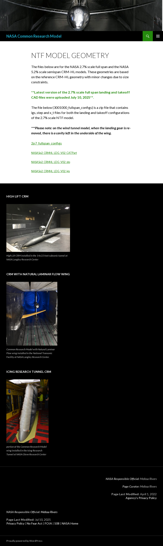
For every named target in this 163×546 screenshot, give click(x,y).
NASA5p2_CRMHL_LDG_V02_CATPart (54, 153)
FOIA (48, 523)
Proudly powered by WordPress (24, 540)
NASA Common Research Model (34, 36)
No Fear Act (34, 523)
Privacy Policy (15, 523)
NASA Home (70, 523)
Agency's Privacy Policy (141, 498)
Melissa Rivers (49, 512)
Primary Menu (158, 36)
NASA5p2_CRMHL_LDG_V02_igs (50, 171)
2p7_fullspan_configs (46, 143)
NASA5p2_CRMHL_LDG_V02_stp (50, 162)
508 (56, 523)
